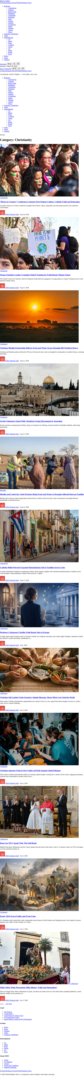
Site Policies (8, 1012)
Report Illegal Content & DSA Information (18, 1019)
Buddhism (11, 13)
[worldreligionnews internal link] (16, 3)
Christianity (12, 15)
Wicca (10, 32)
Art (9, 49)
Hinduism (11, 17)
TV (9, 39)
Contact (6, 1064)
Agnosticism (12, 8)
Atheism (11, 10)
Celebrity (11, 45)
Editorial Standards (10, 1067)
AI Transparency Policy (11, 1017)
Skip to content (5, 1)
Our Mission (8, 1062)
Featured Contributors (11, 34)
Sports (10, 47)
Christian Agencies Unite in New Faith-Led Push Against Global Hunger (30, 770)
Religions (7, 6)
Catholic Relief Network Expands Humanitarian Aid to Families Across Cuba (32, 567)
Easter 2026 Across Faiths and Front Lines (18, 916)
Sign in (2, 69)
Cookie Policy (8, 1014)
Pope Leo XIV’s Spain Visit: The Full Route (18, 843)
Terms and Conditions (11, 1065)
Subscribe (3, 64)
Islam (10, 19)
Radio (10, 50)
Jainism (10, 21)
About (6, 1060)
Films (10, 43)
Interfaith (3, 490)
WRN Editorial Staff (12, 214)
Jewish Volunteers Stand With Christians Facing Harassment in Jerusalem (31, 421)
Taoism (10, 30)
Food (10, 54)
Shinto (10, 26)
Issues (6, 58)
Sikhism (10, 28)
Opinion (6, 60)
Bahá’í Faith (12, 12)
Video (6, 36)
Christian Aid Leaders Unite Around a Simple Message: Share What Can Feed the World (37, 697)
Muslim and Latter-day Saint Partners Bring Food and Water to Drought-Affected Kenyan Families (42, 494)
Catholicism (4, 198)
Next (10, 1004)
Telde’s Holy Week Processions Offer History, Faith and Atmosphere (28, 987)
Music (10, 41)
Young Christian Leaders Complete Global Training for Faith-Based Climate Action (35, 275)
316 (7, 1004)
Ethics (6, 56)
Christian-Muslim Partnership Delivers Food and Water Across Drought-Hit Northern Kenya (39, 348)
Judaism (10, 23)
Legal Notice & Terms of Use (13, 1016)
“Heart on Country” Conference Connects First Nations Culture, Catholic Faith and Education (40, 202)
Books (10, 52)
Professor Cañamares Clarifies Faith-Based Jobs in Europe (24, 632)
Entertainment (8, 37)
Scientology (12, 25)
